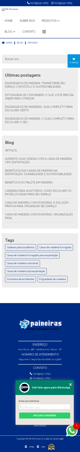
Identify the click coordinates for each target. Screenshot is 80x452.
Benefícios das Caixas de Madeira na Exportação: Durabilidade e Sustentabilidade (38, 172)
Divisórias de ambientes (20, 279)
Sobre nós (27, 20)
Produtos (49, 20)
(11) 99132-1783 (39, 3)
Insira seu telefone (29, 401)
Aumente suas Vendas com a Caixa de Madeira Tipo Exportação (38, 160)
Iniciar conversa (44, 415)
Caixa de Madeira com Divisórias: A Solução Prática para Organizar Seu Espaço (37, 204)
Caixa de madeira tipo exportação (26, 271)
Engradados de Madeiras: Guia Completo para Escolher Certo (39, 108)
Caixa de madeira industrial (22, 263)
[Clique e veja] (40, 324)
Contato (28, 31)
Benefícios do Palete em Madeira (28, 182)
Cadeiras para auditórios (20, 247)
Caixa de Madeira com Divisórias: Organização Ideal (39, 216)
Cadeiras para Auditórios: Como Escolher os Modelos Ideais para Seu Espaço (38, 192)
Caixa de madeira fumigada (55, 247)
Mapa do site (40, 426)
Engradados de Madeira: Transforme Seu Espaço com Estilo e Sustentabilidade (35, 85)
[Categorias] (44, 31)
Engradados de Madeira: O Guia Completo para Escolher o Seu (39, 120)
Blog (8, 31)
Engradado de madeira (52, 279)
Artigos (11, 150)
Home (9, 20)
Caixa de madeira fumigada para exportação (32, 255)
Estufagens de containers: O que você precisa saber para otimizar (39, 96)
